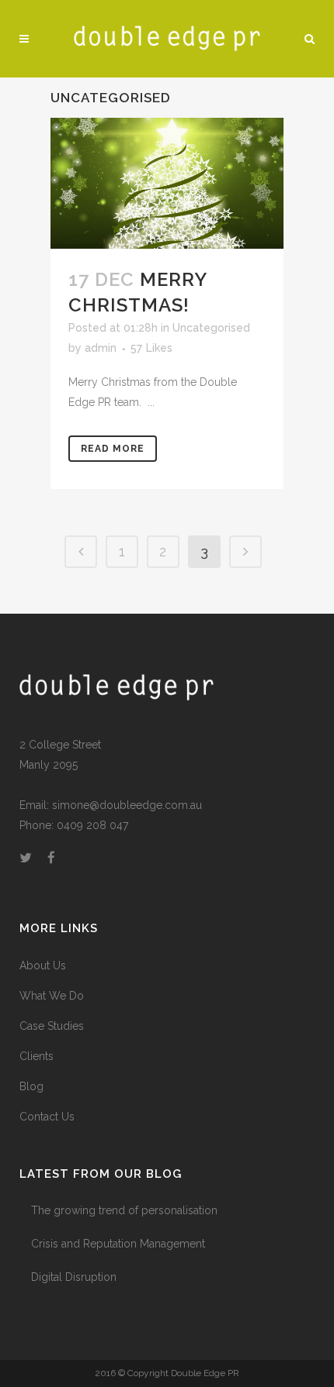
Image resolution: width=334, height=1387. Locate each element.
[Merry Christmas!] (167, 183)
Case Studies (51, 1026)
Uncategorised (211, 328)
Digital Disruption (74, 1277)
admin (101, 348)
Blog (31, 1086)
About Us (42, 965)
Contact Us (47, 1116)
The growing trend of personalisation (124, 1210)
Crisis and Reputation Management (118, 1243)
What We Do (51, 995)
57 (151, 347)
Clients (36, 1056)
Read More (112, 448)
